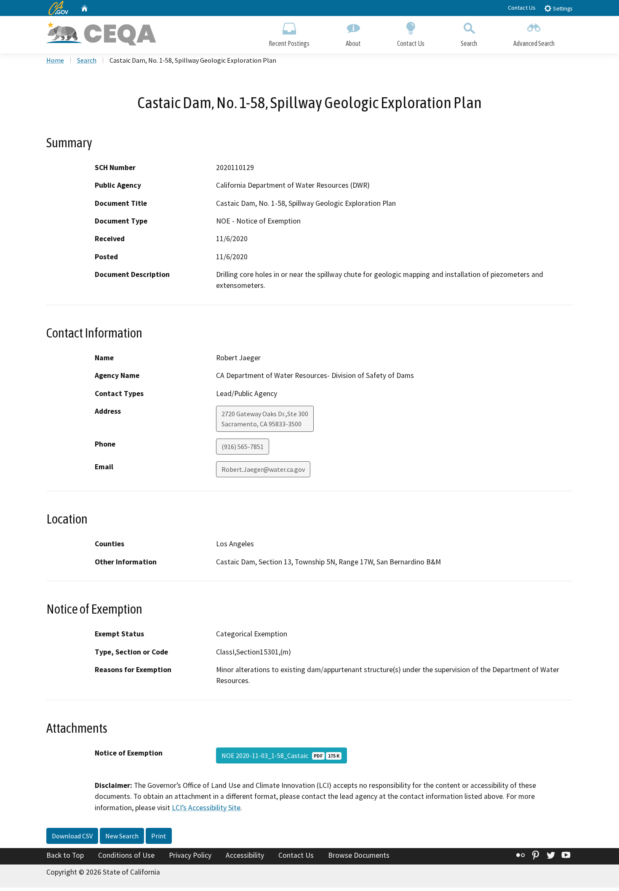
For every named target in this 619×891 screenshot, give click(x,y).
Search (469, 43)
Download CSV (72, 836)
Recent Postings (289, 43)
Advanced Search (534, 43)
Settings (562, 8)
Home (55, 60)
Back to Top (65, 855)
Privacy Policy (190, 855)
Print (158, 836)
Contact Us (522, 7)
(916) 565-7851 (242, 446)
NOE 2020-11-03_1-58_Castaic (280, 755)
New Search (122, 836)
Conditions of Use (126, 855)
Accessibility (245, 855)
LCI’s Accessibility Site (206, 807)
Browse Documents (359, 855)
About (353, 43)
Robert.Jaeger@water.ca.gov (263, 469)
